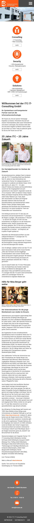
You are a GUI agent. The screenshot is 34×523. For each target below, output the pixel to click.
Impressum (8, 520)
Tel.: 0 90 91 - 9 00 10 (17, 497)
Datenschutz (20, 520)
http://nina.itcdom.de (12, 415)
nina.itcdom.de (17, 460)
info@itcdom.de (17, 507)
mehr (17, 45)
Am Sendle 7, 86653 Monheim (17, 487)
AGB (28, 520)
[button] (30, 3)
